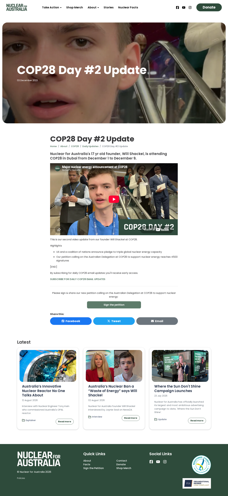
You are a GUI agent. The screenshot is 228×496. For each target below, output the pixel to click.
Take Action (51, 7)
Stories (109, 7)
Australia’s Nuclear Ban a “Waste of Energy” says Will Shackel (112, 391)
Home (53, 146)
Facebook (73, 321)
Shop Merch (74, 7)
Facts (86, 464)
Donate (209, 7)
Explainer (31, 420)
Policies (21, 478)
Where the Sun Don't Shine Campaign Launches (177, 388)
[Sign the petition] (114, 304)
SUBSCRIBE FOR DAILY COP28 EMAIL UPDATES (77, 279)
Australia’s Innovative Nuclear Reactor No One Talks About (43, 391)
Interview (97, 416)
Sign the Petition (93, 468)
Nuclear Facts (128, 7)
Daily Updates (90, 146)
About (92, 7)
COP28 (75, 146)
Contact (121, 460)
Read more (64, 421)
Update (162, 419)
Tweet (116, 321)
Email (159, 321)
